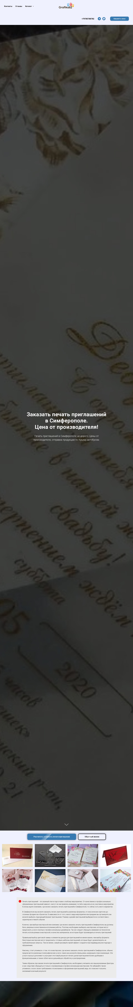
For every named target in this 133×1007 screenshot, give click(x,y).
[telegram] (99, 18)
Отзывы (18, 6)
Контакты (8, 6)
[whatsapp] (103, 18)
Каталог (28, 6)
